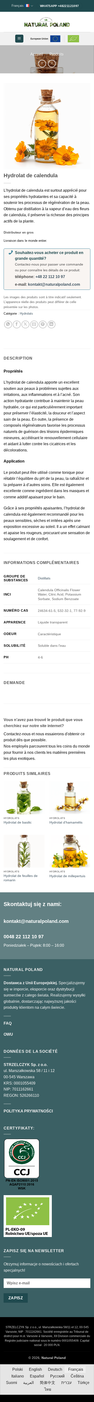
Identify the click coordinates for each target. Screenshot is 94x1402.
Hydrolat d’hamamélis (65, 822)
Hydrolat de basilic (18, 822)
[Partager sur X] (25, 325)
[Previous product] (51, 63)
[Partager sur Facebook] (17, 325)
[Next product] (42, 63)
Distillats (44, 578)
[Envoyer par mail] (34, 325)
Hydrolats (26, 313)
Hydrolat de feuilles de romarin (21, 878)
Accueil (36, 54)
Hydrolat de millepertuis (67, 876)
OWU (8, 1034)
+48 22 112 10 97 (50, 277)
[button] (19, 39)
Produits (56, 54)
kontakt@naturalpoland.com (54, 284)
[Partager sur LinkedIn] (51, 325)
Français (18, 5)
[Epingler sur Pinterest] (43, 325)
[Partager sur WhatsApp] (8, 325)
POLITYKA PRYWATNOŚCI (28, 1111)
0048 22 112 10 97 (24, 936)
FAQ (8, 1023)
